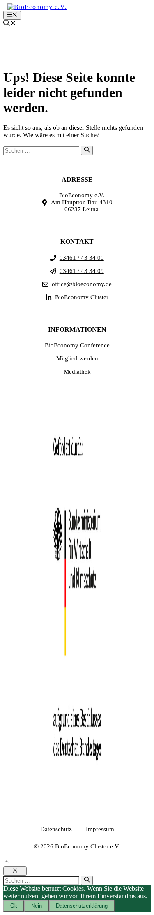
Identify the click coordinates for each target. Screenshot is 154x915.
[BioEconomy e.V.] (37, 6)
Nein (36, 906)
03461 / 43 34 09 (82, 271)
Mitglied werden (77, 358)
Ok (13, 906)
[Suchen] (87, 150)
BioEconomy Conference (77, 345)
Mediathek (77, 371)
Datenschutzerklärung (82, 906)
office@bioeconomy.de (82, 284)
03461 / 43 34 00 (82, 257)
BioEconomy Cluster (81, 297)
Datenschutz (56, 829)
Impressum (100, 829)
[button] (9, 24)
